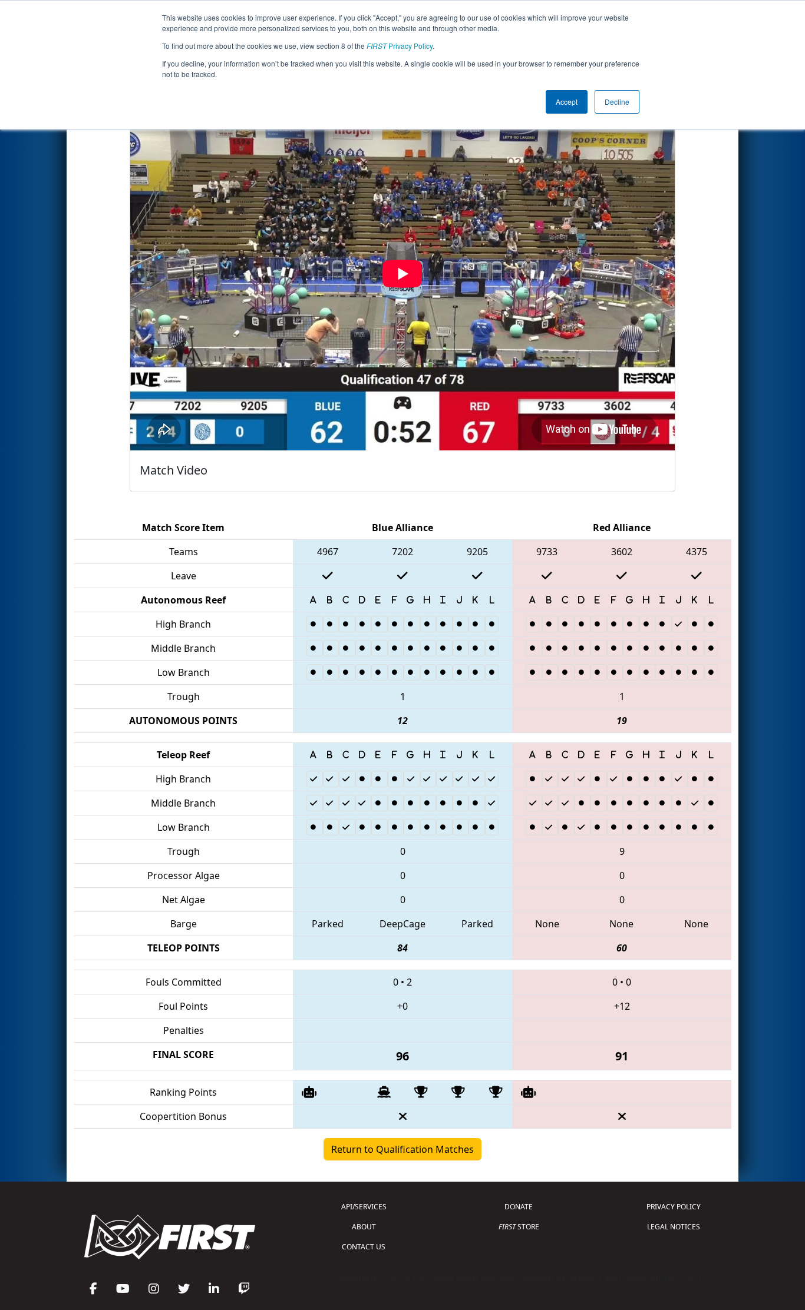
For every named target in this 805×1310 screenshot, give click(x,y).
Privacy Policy (400, 46)
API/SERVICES (364, 1207)
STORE (519, 1227)
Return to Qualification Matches (402, 1149)
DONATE (518, 1207)
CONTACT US (363, 1247)
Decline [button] (617, 102)
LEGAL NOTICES (673, 1227)
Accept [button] (567, 102)
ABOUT (364, 1227)
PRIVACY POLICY (673, 1207)
